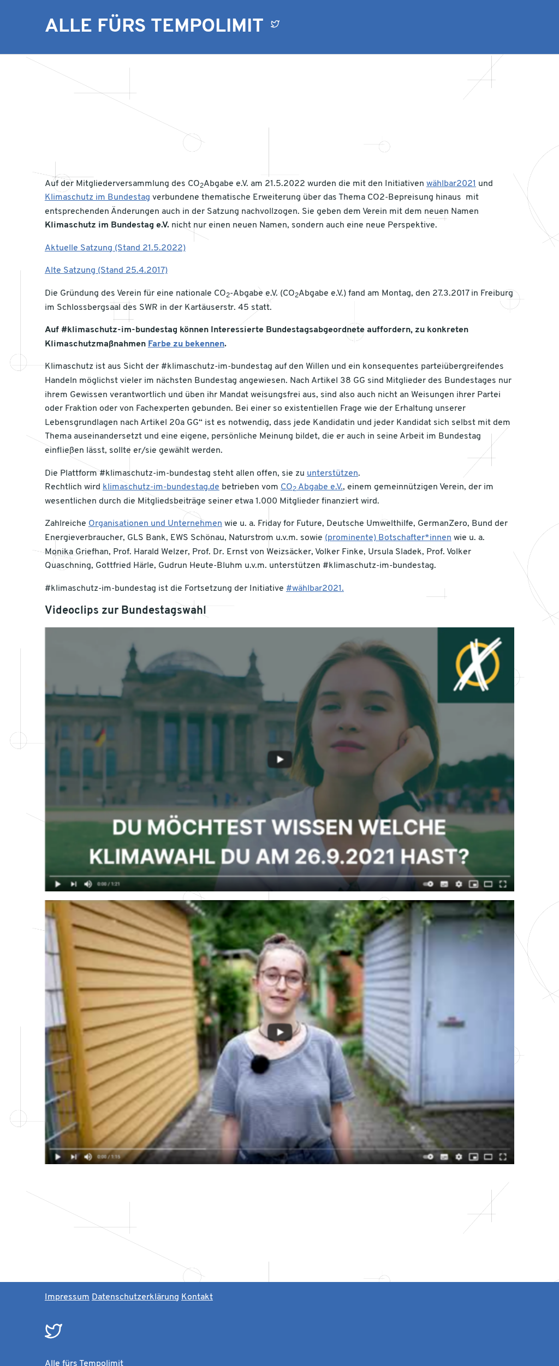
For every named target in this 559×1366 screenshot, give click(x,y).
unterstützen (332, 473)
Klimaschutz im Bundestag (97, 197)
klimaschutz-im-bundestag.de (161, 487)
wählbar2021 (451, 183)
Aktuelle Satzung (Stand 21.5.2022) (115, 248)
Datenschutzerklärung (135, 1297)
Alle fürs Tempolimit (154, 27)
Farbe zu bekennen (186, 344)
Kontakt (197, 1297)
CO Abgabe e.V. (312, 487)
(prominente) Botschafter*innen (388, 537)
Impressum (67, 1297)
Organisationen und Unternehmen (155, 523)
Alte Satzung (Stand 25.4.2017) (106, 270)
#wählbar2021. (315, 588)
